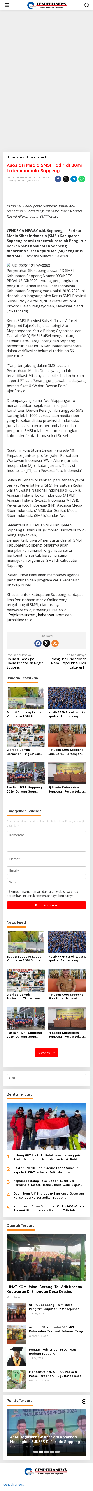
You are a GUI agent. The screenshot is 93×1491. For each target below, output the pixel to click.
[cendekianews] (47, 5)
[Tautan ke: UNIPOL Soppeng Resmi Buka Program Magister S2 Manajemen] (16, 1312)
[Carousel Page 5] (57, 1452)
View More (46, 1053)
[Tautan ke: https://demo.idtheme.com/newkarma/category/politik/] (84, 1401)
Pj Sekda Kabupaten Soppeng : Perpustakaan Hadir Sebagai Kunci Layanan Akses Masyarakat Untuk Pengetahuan (67, 789)
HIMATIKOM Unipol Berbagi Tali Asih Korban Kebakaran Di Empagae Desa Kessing (44, 1289)
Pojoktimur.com (22, 614)
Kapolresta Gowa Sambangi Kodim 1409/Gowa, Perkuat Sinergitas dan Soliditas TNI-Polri (49, 1208)
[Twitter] (46, 643)
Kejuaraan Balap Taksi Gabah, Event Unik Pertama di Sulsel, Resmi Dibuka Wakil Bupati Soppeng (47, 1183)
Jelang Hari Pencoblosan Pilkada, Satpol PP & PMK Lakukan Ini (67, 661)
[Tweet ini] (66, 179)
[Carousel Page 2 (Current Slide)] (41, 1452)
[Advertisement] (46, 62)
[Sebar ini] (58, 179)
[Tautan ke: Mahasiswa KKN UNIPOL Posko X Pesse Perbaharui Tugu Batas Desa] (16, 1379)
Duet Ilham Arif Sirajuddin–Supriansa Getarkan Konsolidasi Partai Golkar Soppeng (49, 1195)
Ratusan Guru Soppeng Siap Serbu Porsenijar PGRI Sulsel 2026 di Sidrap (66, 752)
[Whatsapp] (81, 179)
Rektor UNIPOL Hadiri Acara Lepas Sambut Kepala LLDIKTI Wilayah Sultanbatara (46, 1170)
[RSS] (55, 643)
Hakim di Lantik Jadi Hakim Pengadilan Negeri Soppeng (25, 661)
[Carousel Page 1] (35, 1452)
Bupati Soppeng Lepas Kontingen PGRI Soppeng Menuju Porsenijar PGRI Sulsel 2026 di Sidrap (25, 714)
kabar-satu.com (51, 614)
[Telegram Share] (73, 179)
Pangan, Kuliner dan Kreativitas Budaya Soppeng (53, 1351)
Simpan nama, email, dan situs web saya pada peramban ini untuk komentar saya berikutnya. (42, 893)
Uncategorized (15, 180)
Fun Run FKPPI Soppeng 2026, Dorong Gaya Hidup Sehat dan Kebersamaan (24, 789)
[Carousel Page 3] (46, 1452)
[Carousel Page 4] (52, 1452)
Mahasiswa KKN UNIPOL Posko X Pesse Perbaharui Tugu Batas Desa (55, 1374)
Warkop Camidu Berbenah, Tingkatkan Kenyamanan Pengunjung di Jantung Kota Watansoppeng (24, 752)
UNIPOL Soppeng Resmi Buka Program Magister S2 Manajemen (54, 1307)
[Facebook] (38, 643)
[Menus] (7, 5)
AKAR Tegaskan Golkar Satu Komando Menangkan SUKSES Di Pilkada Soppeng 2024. (45, 1439)
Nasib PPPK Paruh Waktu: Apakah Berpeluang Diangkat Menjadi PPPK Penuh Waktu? (67, 714)
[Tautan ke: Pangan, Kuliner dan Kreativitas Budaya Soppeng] (16, 1356)
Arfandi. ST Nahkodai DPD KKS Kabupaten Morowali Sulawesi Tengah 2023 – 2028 (57, 1329)
